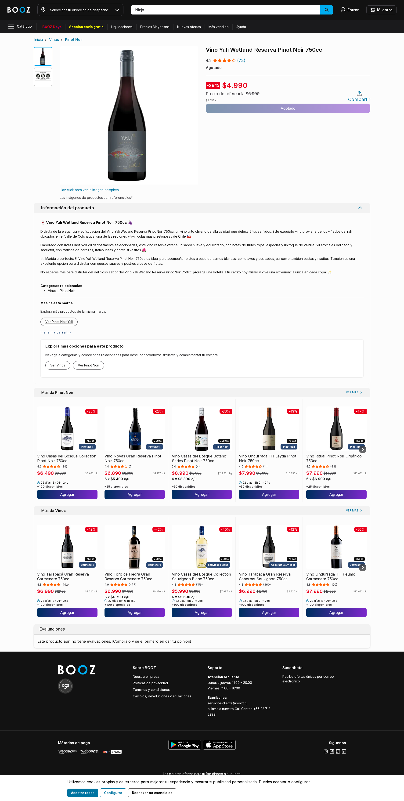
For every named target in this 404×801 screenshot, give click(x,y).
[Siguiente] (362, 449)
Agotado (288, 108)
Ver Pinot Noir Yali (59, 322)
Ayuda (241, 27)
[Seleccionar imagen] (43, 56)
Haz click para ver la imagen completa (89, 190)
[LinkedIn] (344, 751)
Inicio (38, 39)
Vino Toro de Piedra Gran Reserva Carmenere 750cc (128, 576)
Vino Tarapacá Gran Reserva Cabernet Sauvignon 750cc (265, 576)
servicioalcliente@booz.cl (227, 703)
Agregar (67, 494)
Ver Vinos (57, 365)
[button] (232, 9)
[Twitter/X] (338, 751)
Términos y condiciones (151, 690)
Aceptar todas (82, 793)
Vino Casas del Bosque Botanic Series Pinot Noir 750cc (199, 458)
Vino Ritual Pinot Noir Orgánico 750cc (334, 458)
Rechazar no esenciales (152, 793)
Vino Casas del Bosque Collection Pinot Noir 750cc (66, 458)
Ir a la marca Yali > (55, 332)
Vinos (54, 39)
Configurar (113, 793)
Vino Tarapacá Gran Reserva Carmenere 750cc (63, 576)
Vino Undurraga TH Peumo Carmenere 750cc (330, 576)
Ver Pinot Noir (88, 365)
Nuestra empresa (146, 676)
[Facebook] (332, 751)
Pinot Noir (74, 39)
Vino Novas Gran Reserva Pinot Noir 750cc (133, 458)
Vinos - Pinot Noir (61, 291)
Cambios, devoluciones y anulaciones (162, 696)
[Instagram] (326, 751)
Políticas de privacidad (150, 683)
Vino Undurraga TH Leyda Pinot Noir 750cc (267, 458)
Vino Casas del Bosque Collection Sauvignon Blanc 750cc (201, 576)
